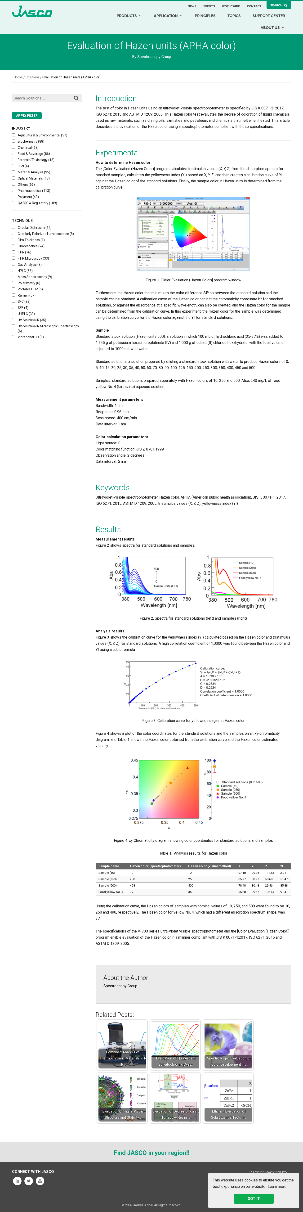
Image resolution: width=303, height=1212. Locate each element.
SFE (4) (23, 308)
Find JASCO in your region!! (151, 1152)
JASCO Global (32, 11)
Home (18, 77)
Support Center (269, 16)
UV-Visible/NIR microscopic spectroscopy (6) (48, 328)
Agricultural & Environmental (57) (42, 135)
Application (166, 16)
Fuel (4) (23, 166)
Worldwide (231, 6)
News (192, 6)
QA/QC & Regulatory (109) (37, 203)
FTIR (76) (24, 252)
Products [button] (127, 16)
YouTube (40, 1181)
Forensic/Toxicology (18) (36, 160)
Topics (234, 16)
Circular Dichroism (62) (35, 228)
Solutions (33, 77)
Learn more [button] (277, 1186)
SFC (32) (24, 301)
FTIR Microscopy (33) (33, 258)
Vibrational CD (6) (31, 337)
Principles (205, 16)
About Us (270, 27)
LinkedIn (17, 1181)
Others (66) (26, 184)
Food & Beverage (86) (34, 154)
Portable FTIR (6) (30, 289)
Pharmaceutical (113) (34, 191)
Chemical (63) (28, 147)
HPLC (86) (25, 271)
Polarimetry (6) (29, 283)
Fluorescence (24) (31, 246)
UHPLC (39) (26, 314)
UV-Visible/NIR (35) (32, 320)
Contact (254, 6)
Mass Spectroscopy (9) (35, 277)
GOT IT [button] (254, 1198)
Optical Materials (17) (34, 178)
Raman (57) (27, 295)
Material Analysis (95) (34, 172)
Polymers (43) (28, 197)
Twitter (28, 1181)
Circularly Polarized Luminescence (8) (46, 234)
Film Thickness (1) (31, 240)
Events (209, 6)
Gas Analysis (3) (30, 264)
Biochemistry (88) (31, 141)
